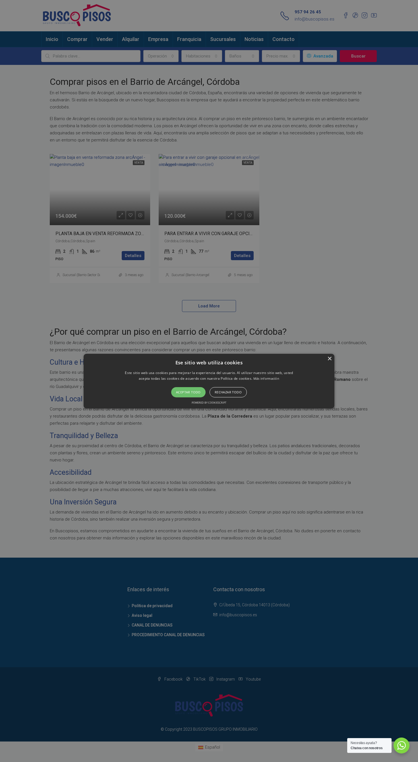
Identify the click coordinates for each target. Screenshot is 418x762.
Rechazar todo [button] (228, 392)
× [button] (329, 358)
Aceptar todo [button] (188, 392)
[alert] (209, 381)
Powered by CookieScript (209, 402)
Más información (266, 378)
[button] (209, 381)
